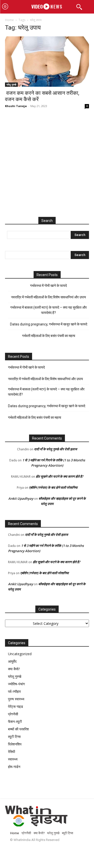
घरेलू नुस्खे (11, 84)
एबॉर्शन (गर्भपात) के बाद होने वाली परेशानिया (53, 487)
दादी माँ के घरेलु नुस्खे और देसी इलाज (55, 449)
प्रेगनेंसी (13, 714)
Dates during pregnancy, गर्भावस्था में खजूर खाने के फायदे (48, 324)
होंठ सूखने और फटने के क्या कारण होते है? (59, 476)
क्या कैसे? (14, 668)
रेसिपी (11, 751)
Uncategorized (20, 653)
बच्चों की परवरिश (18, 729)
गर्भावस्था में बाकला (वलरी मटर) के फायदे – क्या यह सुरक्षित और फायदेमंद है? (48, 310)
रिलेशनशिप (15, 744)
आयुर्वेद (12, 661)
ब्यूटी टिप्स (14, 736)
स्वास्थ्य (13, 759)
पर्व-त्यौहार (14, 691)
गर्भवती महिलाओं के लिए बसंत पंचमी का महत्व (48, 336)
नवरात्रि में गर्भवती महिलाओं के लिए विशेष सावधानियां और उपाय (48, 297)
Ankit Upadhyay (20, 498)
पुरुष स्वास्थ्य (16, 699)
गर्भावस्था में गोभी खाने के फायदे (48, 286)
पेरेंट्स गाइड (15, 706)
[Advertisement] (47, 168)
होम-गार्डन (14, 766)
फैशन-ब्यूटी (15, 721)
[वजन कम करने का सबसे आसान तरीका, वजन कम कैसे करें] (47, 61)
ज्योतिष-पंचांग (16, 683)
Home (9, 20)
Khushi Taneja (16, 106)
